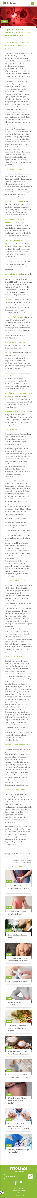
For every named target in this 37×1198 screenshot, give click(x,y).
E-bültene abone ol (30, 1176)
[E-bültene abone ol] (18, 1176)
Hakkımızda (18, 1187)
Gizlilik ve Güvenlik (18, 1188)
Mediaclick (22, 1195)
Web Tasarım (15, 1195)
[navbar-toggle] (32, 3)
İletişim (18, 1192)
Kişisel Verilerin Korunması (18, 1190)
